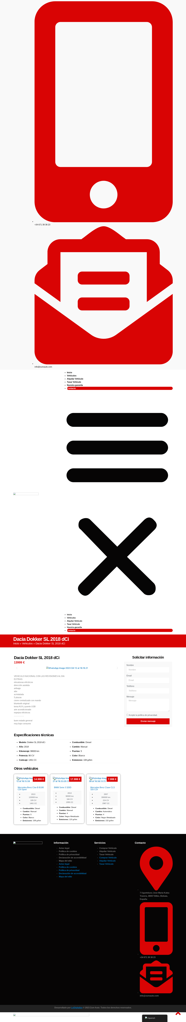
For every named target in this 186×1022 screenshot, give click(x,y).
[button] (117, 501)
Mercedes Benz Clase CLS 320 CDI (102, 788)
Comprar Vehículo (108, 848)
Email (129, 676)
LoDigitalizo (76, 1008)
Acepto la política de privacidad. (143, 715)
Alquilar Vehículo (75, 379)
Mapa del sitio (65, 861)
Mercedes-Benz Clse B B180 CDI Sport (31, 788)
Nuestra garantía (75, 385)
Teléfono (130, 686)
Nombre (130, 665)
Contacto (71, 388)
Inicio (69, 372)
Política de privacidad (69, 854)
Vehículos (71, 376)
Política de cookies (68, 851)
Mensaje (130, 697)
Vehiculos (27, 643)
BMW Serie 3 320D (62, 787)
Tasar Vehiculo (106, 854)
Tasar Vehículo (74, 382)
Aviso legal (64, 848)
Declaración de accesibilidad (72, 858)
